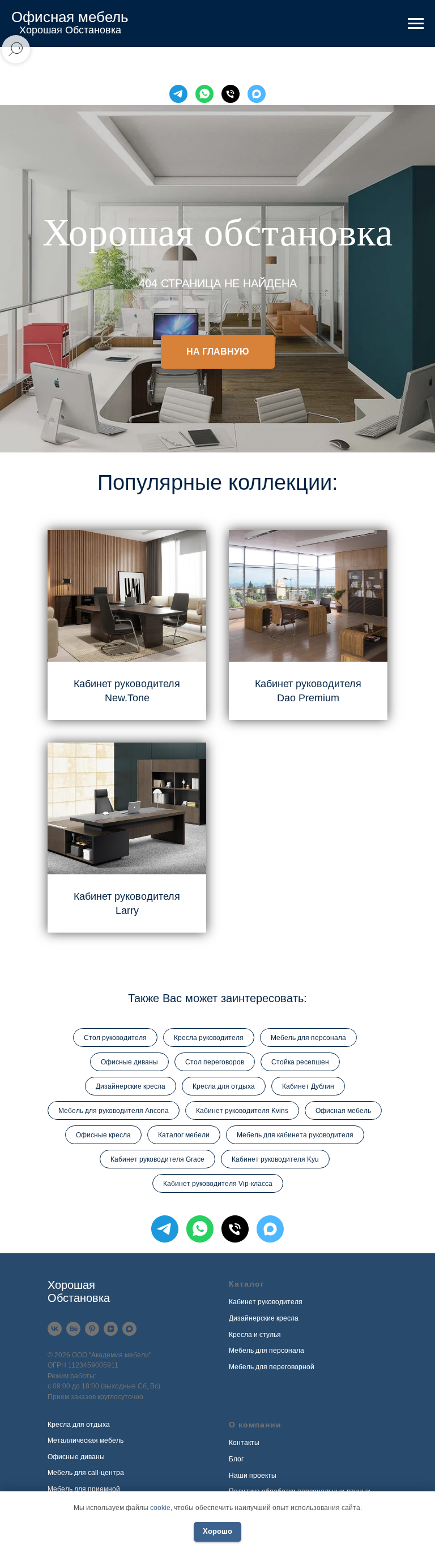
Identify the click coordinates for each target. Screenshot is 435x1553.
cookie (160, 1508)
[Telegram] (178, 94)
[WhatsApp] (204, 94)
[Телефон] (230, 94)
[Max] (257, 94)
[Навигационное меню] (416, 23)
